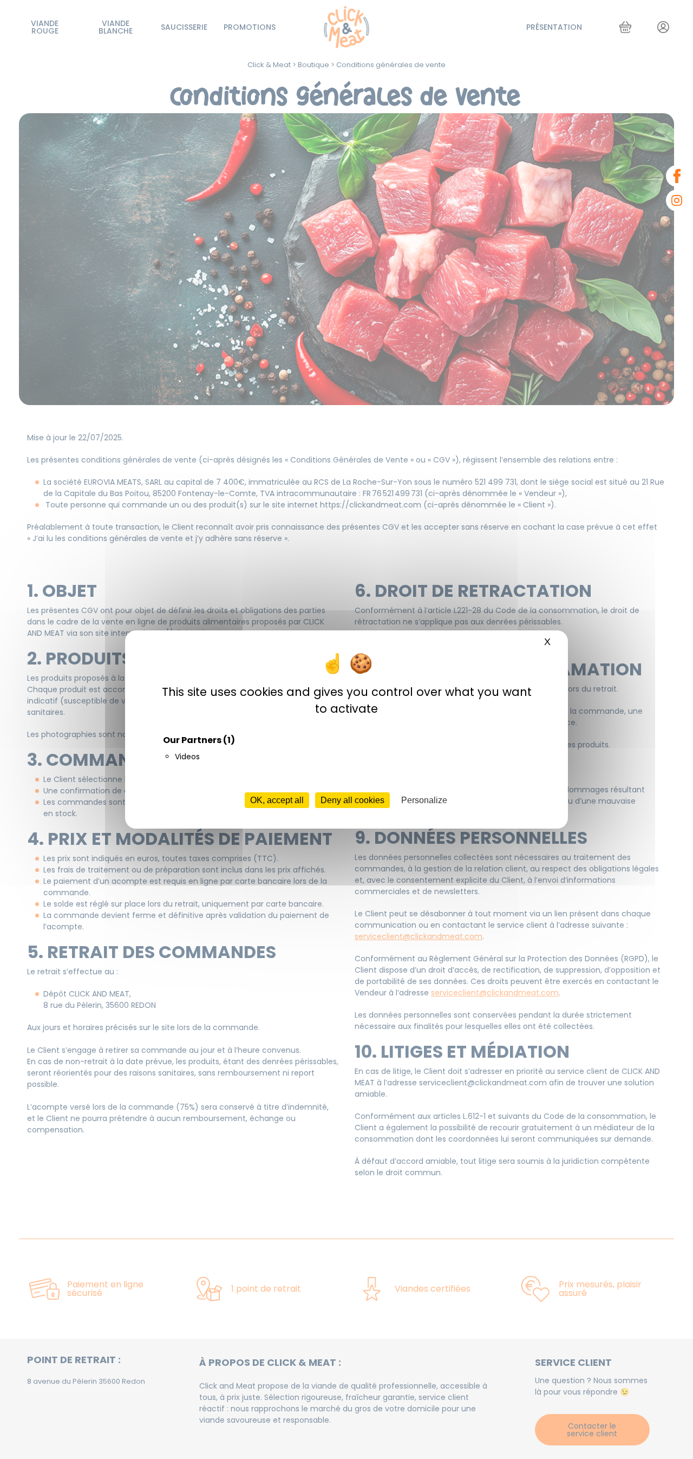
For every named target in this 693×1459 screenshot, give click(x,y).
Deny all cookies (352, 800)
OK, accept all (277, 800)
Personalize (424, 800)
